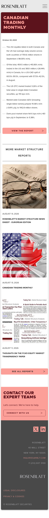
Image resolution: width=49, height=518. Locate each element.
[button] (43, 6)
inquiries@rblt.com (34, 457)
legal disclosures (14, 490)
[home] (14, 6)
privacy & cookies (13, 496)
